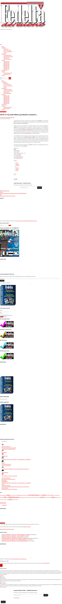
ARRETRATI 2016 (6, 69)
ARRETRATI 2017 (6, 102)
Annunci (3, 71)
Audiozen (27, 495)
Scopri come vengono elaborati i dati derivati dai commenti (26, 220)
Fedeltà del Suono (3, 111)
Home (3, 46)
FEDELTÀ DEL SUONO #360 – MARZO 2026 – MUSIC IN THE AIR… (12, 537)
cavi (39, 495)
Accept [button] (42, 563)
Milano (45, 497)
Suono (10, 499)
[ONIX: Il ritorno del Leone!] (6, 464)
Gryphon (36, 497)
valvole (14, 499)
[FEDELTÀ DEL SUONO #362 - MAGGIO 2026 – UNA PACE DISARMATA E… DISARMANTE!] (3, 458)
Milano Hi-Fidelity (48, 497)
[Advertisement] (31, 37)
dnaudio (1, 497)
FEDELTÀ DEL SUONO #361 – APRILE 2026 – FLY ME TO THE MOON (13, 535)
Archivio (5, 52)
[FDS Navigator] (3, 451)
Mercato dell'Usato (5, 472)
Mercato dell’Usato (7, 74)
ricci (7, 499)
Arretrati (3, 60)
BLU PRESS (32, 495)
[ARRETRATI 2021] (3, 454)
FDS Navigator (4, 70)
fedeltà (7, 497)
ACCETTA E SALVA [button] (3, 587)
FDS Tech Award (6, 57)
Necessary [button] (2, 575)
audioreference (24, 495)
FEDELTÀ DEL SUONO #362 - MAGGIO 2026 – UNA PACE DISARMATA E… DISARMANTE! (16, 459)
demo (50, 495)
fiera (19, 497)
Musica (53, 497)
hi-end (39, 497)
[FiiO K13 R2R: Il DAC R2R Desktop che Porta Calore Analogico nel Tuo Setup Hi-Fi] (3, 467)
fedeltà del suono (6, 190)
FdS (2, 190)
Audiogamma (11, 495)
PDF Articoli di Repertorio (8, 51)
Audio (8, 495)
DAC (48, 495)
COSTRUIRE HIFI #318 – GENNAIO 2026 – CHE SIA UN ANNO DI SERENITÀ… (14, 539)
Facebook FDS (3, 502)
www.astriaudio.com (27, 133)
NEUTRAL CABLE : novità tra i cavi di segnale (9, 489)
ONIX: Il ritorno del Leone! (6, 465)
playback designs (2, 499)
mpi (50, 497)
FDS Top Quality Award (7, 55)
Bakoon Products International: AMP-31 (8, 449)
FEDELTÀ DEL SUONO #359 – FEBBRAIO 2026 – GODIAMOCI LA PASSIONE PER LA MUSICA (17, 538)
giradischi (23, 497)
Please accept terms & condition (6, 315)
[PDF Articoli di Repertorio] (3, 445)
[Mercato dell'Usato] (3, 471)
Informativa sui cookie (26, 526)
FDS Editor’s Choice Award (8, 56)
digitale (55, 495)
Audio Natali (15, 495)
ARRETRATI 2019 (6, 65)
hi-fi (41, 497)
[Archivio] (3, 461)
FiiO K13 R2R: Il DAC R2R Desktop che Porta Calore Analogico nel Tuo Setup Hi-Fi (15, 486)
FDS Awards (4, 54)
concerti (44, 495)
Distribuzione (57, 495)
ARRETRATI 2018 (6, 66)
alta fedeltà (1, 495)
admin (2, 117)
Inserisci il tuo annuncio (8, 107)
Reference (5, 499)
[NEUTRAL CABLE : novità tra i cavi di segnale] (3, 474)
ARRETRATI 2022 (6, 61)
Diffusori (52, 495)
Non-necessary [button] (2, 582)
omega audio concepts (58, 497)
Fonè (21, 497)
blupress (37, 495)
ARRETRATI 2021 (6, 97)
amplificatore (5, 495)
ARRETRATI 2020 (6, 64)
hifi (43, 497)
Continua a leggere (16, 597)
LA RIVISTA (4, 47)
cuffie (47, 495)
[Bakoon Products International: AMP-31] (9, 447)
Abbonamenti (6, 83)
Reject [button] (44, 563)
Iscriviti (39, 187)
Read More (47, 563)
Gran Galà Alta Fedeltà (32, 497)
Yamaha (16, 499)
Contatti (3, 75)
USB (12, 499)
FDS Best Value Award (7, 59)
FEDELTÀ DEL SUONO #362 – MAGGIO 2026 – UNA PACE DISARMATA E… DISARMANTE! (16, 534)
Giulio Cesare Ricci (27, 497)
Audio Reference (19, 495)
